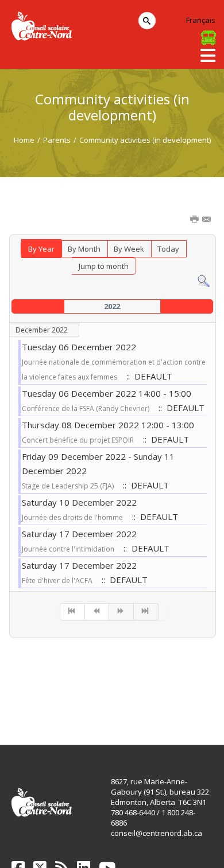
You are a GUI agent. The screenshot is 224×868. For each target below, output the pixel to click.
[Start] (72, 611)
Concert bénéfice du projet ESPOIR (78, 440)
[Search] (204, 280)
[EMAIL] (207, 220)
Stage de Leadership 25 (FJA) (68, 486)
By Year (41, 249)
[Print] (195, 220)
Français (200, 20)
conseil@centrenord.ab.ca (156, 833)
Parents (57, 140)
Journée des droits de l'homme (72, 517)
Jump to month (104, 266)
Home (24, 140)
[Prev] (97, 611)
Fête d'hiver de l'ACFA (57, 580)
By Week (129, 249)
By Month (84, 249)
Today (168, 249)
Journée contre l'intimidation (68, 549)
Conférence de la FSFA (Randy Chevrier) (85, 408)
